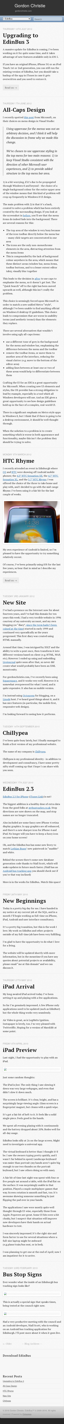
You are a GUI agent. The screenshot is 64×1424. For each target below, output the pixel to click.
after (37, 278)
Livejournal (9, 662)
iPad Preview (20, 1049)
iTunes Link (36, 796)
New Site (14, 602)
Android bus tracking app (17, 871)
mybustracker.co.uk (39, 807)
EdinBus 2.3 (18, 788)
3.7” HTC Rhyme (37, 479)
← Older (7, 1343)
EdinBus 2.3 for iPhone (15, 796)
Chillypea (15, 732)
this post (29, 117)
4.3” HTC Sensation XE (29, 475)
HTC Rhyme (18, 460)
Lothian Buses (18, 848)
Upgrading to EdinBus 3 (21, 38)
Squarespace (10, 680)
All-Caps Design (24, 109)
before (26, 215)
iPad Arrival (19, 986)
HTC (14, 472)
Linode (6, 699)
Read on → (11, 87)
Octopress (28, 695)
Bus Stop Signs (22, 1274)
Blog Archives (32, 1343)
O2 (4, 472)
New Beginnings (24, 900)
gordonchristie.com (23, 10)
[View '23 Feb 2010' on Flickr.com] (32, 1293)
